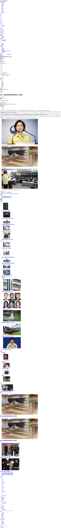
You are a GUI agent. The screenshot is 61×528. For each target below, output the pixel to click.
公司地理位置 (3, 51)
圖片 (0, 24)
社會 (0, 19)
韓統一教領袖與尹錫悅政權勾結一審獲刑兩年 (6, 391)
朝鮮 (2, 84)
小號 (3, 107)
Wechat (2, 521)
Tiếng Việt (3, 518)
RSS (2, 505)
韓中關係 (3, 490)
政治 (0, 16)
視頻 (0, 27)
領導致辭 (3, 49)
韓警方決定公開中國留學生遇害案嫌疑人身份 (6, 471)
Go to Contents (2, 0)
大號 (3, 109)
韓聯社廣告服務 (4, 40)
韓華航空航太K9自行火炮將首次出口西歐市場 (7, 474)
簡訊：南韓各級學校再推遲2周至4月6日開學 (7, 196)
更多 (0, 350)
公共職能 (3, 48)
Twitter (2, 522)
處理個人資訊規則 (2, 519)
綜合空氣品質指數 (2, 63)
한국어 (2, 514)
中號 (3, 108)
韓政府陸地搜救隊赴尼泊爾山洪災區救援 (5, 457)
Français (3, 517)
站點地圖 (3, 44)
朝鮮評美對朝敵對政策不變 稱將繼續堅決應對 (7, 473)
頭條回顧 (1, 28)
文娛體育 (1, 20)
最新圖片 (3, 25)
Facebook (3, 11)
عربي (2, 516)
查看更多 (3, 58)
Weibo (2, 10)
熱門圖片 (1, 351)
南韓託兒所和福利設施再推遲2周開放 (6, 197)
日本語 (2, 515)
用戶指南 (3, 52)
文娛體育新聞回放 (4, 495)
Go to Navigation (6, 0)
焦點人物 (3, 36)
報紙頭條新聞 (2, 32)
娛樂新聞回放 (2, 31)
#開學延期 (1, 55)
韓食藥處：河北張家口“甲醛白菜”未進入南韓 (7, 472)
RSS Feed (3, 12)
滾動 (0, 15)
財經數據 (3, 37)
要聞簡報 (3, 499)
